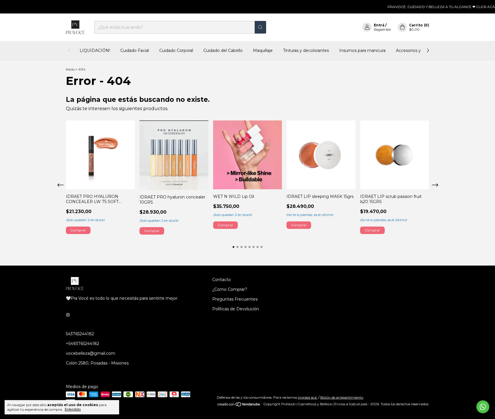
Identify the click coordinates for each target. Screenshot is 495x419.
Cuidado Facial (134, 50)
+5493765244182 (82, 343)
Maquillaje (263, 50)
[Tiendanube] (239, 405)
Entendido (73, 410)
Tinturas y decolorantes (306, 50)
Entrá (379, 25)
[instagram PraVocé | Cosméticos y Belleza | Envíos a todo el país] (68, 314)
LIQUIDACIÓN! (95, 50)
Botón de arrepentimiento (341, 397)
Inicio (70, 69)
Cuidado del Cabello (223, 50)
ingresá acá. (307, 397)
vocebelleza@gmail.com (90, 353)
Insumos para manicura (362, 50)
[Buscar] (260, 27)
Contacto (221, 279)
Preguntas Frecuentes (235, 299)
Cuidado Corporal (176, 50)
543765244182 (80, 333)
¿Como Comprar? (229, 289)
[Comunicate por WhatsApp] (482, 406)
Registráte (382, 29)
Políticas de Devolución (235, 308)
